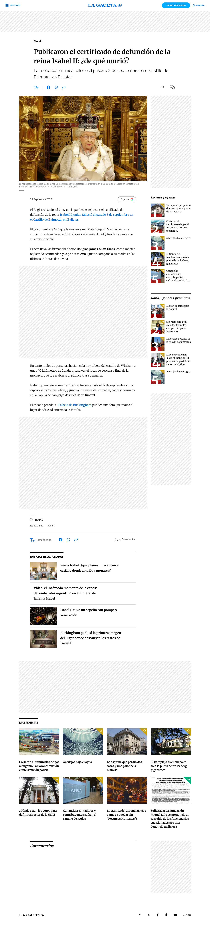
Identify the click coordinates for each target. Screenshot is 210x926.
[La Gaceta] (105, 5)
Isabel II (51, 525)
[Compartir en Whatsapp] (56, 88)
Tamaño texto (43, 539)
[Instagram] (140, 915)
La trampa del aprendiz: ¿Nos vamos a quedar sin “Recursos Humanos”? (126, 814)
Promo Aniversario (176, 5)
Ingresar (200, 5)
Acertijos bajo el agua (178, 238)
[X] (149, 915)
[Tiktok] (166, 915)
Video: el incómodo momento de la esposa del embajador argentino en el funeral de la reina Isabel (65, 593)
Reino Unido (36, 525)
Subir (188, 915)
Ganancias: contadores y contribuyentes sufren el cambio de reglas (177, 277)
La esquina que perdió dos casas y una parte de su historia (178, 208)
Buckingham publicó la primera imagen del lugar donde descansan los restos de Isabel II (90, 638)
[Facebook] (157, 915)
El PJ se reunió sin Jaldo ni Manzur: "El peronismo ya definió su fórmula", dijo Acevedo (178, 361)
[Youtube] (175, 915)
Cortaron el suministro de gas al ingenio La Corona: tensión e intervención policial (178, 227)
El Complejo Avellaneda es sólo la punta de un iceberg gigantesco (169, 766)
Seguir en (125, 199)
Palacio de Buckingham (74, 405)
